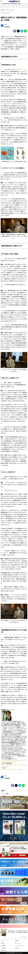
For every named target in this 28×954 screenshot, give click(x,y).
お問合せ (2, 943)
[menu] (1, 1)
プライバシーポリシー (19, 945)
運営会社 (16, 940)
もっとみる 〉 (23, 936)
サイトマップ (17, 943)
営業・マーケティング (7, 10)
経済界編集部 (7, 26)
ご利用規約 (3, 945)
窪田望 (7, 793)
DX (3, 793)
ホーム (2, 940)
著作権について (4, 950)
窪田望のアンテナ (21, 69)
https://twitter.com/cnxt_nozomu (12, 769)
